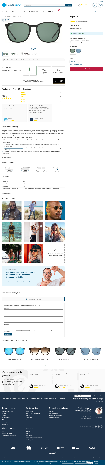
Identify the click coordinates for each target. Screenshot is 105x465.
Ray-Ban (19, 16)
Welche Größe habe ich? (76, 64)
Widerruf (28, 415)
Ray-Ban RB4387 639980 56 (91, 359)
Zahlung (4, 413)
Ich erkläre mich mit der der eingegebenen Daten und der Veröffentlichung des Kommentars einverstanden (32, 330)
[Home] (2, 16)
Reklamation (29, 418)
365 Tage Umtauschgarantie (33, 413)
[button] (5, 54)
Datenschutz (5, 424)
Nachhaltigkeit (29, 440)
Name (5, 319)
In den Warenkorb (86, 69)
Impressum (28, 431)
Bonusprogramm (53, 413)
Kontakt (28, 442)
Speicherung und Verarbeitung (23, 330)
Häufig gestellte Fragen (31, 420)
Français (101, 1)
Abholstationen (6, 418)
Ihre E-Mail (6, 324)
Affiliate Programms (54, 418)
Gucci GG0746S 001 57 (65, 359)
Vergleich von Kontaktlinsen (9, 435)
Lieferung (4, 415)
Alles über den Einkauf (7, 411)
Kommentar (7, 308)
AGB (3, 420)
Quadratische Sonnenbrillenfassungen (13, 148)
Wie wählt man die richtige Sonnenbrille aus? (20, 282)
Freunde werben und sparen (56, 415)
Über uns (28, 433)
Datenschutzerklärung (68, 463)
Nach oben (14, 458)
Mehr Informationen (80, 463)
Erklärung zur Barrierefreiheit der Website (12, 422)
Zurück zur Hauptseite (6, 458)
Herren (14, 16)
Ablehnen (96, 463)
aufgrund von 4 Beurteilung (82, 21)
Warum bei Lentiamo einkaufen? (34, 438)
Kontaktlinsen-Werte (7, 433)
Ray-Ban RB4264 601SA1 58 (14, 359)
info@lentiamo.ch (86, 418)
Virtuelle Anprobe (7, 20)
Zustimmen (89, 463)
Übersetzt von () (10, 108)
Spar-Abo (51, 411)
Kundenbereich (29, 411)
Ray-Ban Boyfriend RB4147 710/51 (40, 359)
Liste (75, 461)
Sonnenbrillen (8, 16)
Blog (3, 431)
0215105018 (88, 416)
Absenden (7, 334)
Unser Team (29, 435)
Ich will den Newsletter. (97, 395)
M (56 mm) (75, 61)
